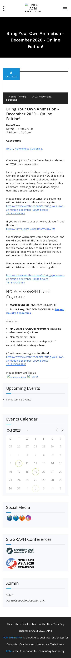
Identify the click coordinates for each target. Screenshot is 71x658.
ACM (8, 651)
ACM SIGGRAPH (12, 637)
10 (18, 463)
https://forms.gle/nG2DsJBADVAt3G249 (30, 228)
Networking (45, 96)
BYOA (35, 96)
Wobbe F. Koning (17, 96)
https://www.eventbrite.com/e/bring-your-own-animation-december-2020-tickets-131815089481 (35, 209)
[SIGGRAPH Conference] (35, 550)
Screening (11, 99)
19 (35, 472)
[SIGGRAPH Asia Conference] (35, 563)
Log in (9, 594)
